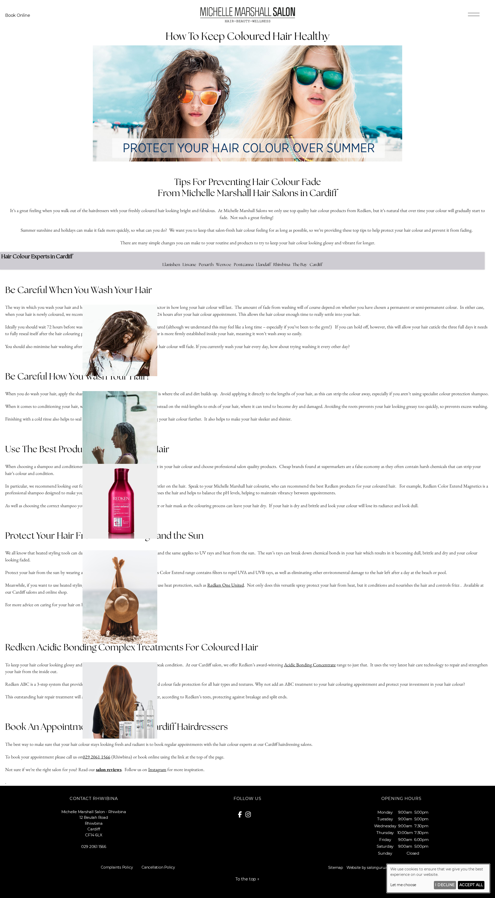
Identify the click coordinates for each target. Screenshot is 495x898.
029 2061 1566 (96, 757)
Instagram (157, 769)
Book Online (17, 15)
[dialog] (438, 878)
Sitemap (335, 867)
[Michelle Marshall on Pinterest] (255, 815)
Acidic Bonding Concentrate (310, 665)
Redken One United (225, 585)
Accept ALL (471, 885)
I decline (445, 885)
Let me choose (403, 885)
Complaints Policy (117, 867)
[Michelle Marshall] (247, 21)
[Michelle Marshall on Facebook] (241, 815)
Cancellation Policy (158, 867)
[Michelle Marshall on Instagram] (249, 815)
